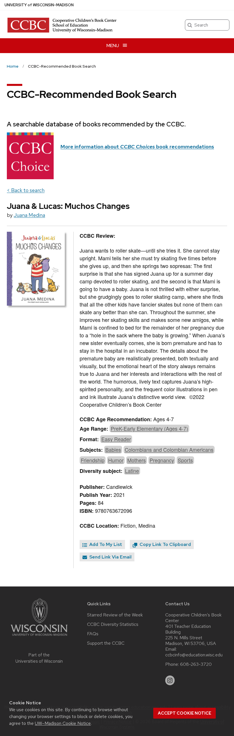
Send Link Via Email (110, 557)
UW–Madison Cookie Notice (63, 723)
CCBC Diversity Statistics (112, 624)
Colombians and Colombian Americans (169, 449)
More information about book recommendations (137, 146)
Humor (116, 460)
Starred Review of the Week (115, 615)
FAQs (92, 634)
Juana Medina (29, 215)
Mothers (136, 460)
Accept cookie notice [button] (184, 713)
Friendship (92, 460)
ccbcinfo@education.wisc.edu (194, 655)
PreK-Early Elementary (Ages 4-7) (149, 428)
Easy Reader (116, 439)
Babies (113, 449)
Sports (185, 460)
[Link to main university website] (39, 637)
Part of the (39, 658)
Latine (132, 470)
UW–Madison (39, 5)
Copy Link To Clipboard (164, 544)
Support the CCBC (105, 643)
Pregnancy (162, 460)
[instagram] (170, 680)
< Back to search (26, 190)
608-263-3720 (196, 664)
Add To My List (105, 544)
